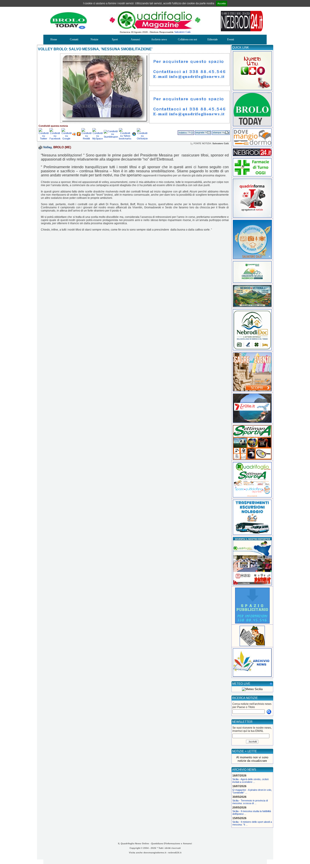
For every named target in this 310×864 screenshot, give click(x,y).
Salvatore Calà (182, 32)
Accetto (221, 3)
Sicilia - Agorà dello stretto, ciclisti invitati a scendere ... (250, 780)
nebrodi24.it (174, 852)
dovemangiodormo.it (154, 852)
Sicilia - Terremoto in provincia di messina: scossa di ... (250, 802)
